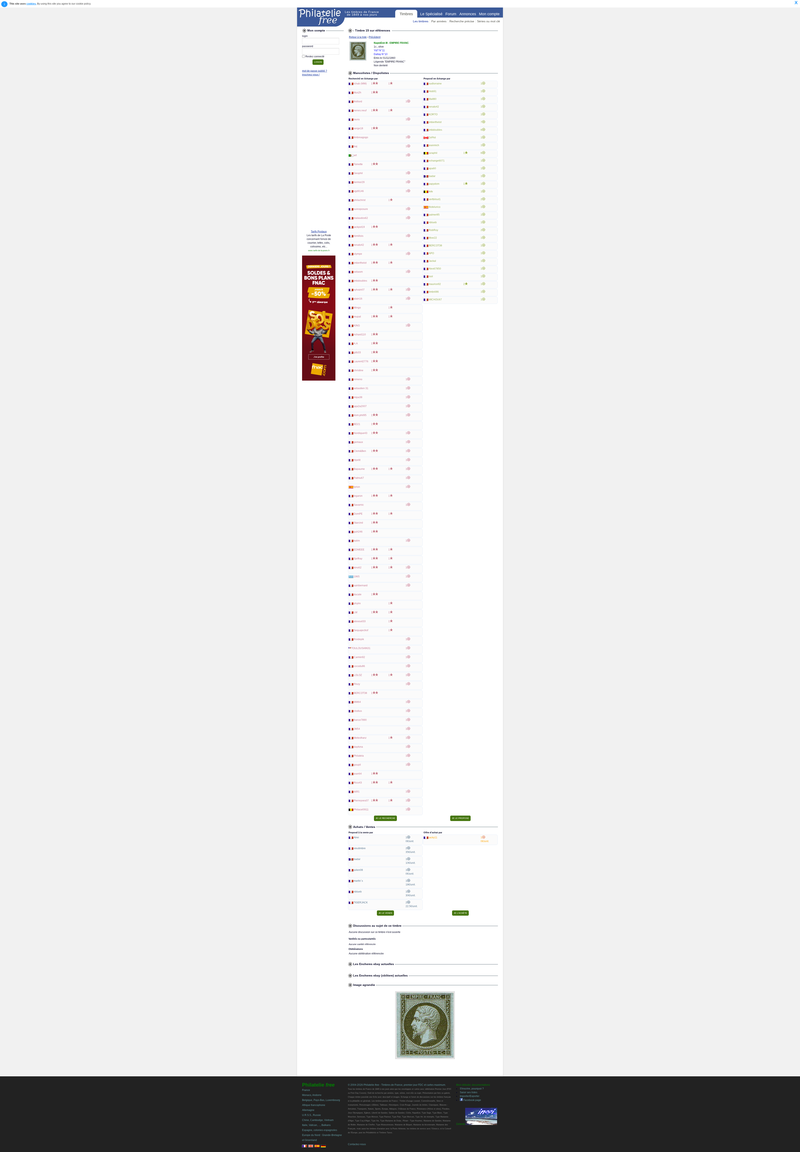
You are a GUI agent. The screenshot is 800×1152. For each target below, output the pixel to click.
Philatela (359, 755)
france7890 (360, 719)
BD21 (357, 424)
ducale (357, 594)
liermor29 (359, 182)
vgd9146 (359, 191)
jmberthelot (360, 262)
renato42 (359, 244)
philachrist (359, 200)
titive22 (433, 237)
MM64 (357, 702)
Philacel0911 (361, 809)
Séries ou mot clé (488, 21)
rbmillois (358, 235)
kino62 (357, 567)
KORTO (433, 114)
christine (358, 370)
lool (431, 276)
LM (355, 612)
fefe (431, 191)
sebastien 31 (361, 388)
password (307, 46)
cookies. (31, 3)
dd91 (357, 791)
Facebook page (472, 1100)
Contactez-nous (357, 1144)
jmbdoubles (360, 280)
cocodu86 (359, 666)
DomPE (358, 513)
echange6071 (437, 160)
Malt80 (432, 99)
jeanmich (434, 145)
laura (357, 119)
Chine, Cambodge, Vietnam (318, 1120)
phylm (357, 603)
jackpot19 (359, 227)
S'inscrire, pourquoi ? (472, 1088)
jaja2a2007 (360, 406)
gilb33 (357, 352)
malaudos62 (361, 218)
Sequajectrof (361, 630)
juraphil (433, 153)
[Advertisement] (318, 163)
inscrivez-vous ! (311, 74)
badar (432, 176)
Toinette (358, 164)
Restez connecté (314, 56)
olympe (358, 253)
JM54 (357, 728)
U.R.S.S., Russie (311, 1115)
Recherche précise (461, 21)
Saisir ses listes (468, 1092)
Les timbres (420, 21)
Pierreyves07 (361, 800)
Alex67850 (435, 268)
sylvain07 (359, 289)
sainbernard (361, 585)
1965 (357, 576)
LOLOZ (358, 675)
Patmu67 (359, 477)
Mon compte (489, 14)
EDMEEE (359, 549)
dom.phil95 (360, 415)
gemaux (358, 442)
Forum (450, 14)
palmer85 (434, 214)
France (306, 1090)
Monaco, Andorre (311, 1095)
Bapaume (359, 469)
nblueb (433, 222)
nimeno (358, 379)
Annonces (467, 14)
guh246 (358, 531)
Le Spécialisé (431, 14)
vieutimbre (360, 848)
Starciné (358, 522)
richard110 (360, 334)
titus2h (357, 92)
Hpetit (357, 460)
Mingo (357, 307)
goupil (357, 764)
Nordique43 (360, 433)
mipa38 (358, 397)
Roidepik (359, 639)
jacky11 (433, 837)
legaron (358, 495)
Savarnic (359, 504)
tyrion (357, 486)
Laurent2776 (361, 361)
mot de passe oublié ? (314, 70)
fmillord (358, 101)
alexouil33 (360, 621)
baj (355, 146)
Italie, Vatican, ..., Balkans (316, 1125)
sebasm (358, 271)
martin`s (358, 880)
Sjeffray (358, 558)
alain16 (358, 298)
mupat (357, 316)
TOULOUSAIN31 (360, 648)
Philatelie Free (321, 17)
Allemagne (308, 1110)
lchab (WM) (360, 83)
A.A (356, 343)
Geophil (358, 173)
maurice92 (435, 284)
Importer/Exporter (469, 1096)
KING (357, 325)
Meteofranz (360, 737)
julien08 (358, 870)
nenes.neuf (360, 110)
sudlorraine (435, 83)
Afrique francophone (313, 1105)
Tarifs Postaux (319, 231)
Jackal (432, 260)
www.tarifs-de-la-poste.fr (319, 250)
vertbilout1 (435, 199)
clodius (358, 711)
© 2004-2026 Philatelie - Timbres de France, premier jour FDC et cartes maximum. (397, 1084)
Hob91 (432, 91)
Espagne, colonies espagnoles (319, 1130)
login (305, 36)
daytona (358, 746)
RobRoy (433, 230)
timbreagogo (361, 137)
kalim (357, 540)
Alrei (356, 837)
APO (431, 253)
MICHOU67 (435, 299)
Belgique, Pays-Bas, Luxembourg (321, 1100)
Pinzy (357, 684)
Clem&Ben (360, 451)
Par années (438, 21)
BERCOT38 (360, 693)
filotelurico (434, 207)
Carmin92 (359, 657)
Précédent (374, 37)
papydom (434, 183)
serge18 (358, 128)
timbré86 (434, 291)
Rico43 (358, 782)
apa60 (432, 168)
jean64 (358, 773)
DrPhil (432, 137)
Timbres (406, 14)
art (355, 155)
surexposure (361, 209)
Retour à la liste (358, 37)
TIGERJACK (361, 902)
